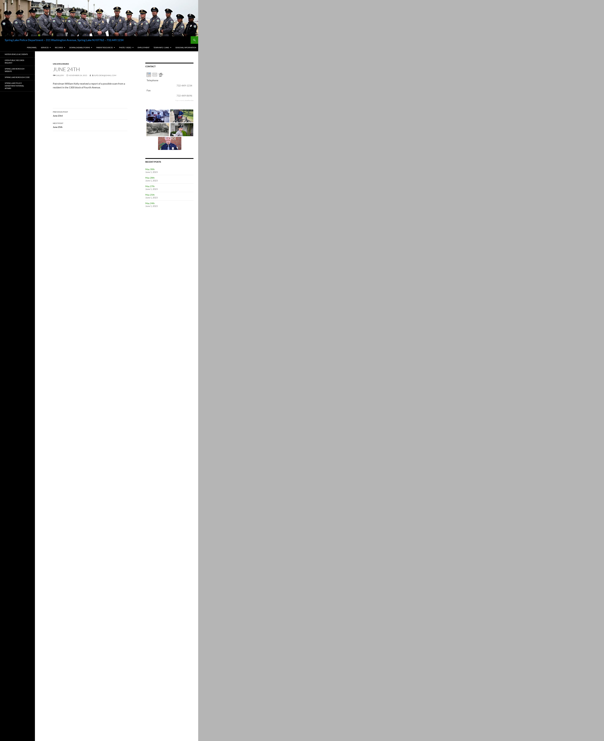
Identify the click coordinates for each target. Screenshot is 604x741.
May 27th (150, 186)
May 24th (150, 203)
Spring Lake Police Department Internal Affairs (14, 85)
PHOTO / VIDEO (125, 47)
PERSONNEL (32, 47)
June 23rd (60, 114)
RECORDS (59, 47)
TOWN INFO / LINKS (161, 47)
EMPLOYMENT (143, 47)
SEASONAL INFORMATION (185, 47)
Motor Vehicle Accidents (16, 54)
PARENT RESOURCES (104, 47)
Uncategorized (61, 64)
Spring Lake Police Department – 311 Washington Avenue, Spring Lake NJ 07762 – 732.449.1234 (64, 40)
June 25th (58, 125)
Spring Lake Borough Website (14, 70)
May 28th (150, 177)
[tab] (149, 75)
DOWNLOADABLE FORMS (79, 47)
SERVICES (45, 47)
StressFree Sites (189, 100)
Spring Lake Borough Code (17, 77)
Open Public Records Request (14, 61)
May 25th (150, 194)
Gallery (60, 75)
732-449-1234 (184, 85)
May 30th (150, 169)
